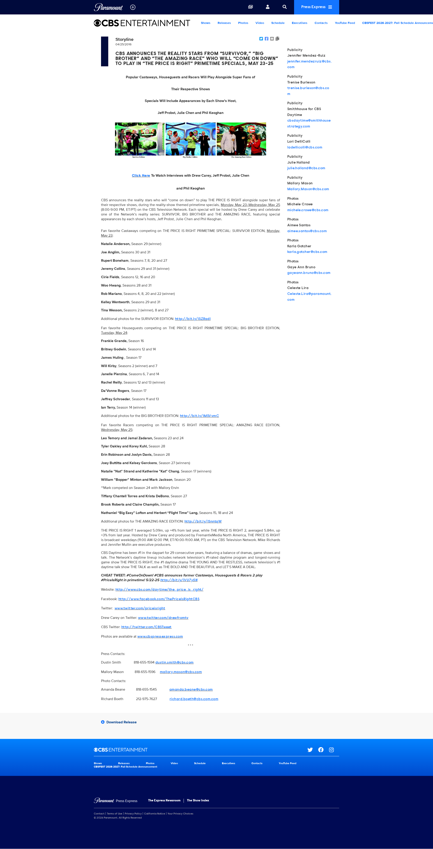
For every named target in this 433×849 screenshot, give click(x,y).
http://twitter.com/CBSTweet (146, 627)
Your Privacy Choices (180, 813)
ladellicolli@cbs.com (304, 147)
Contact (99, 813)
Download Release (121, 722)
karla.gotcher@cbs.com (307, 252)
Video (260, 23)
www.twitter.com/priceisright (140, 608)
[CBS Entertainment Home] (145, 23)
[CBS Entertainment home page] (200, 749)
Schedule (278, 23)
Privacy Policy (133, 813)
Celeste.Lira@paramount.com (309, 297)
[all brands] (133, 7)
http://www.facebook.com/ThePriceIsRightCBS (158, 599)
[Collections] (250, 7)
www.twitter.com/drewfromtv (163, 618)
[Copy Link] (277, 39)
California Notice (154, 813)
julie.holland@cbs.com (306, 168)
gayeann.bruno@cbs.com (309, 273)
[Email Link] (272, 39)
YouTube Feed (345, 23)
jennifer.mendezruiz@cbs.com (309, 64)
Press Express (313, 7)
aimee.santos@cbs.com (307, 231)
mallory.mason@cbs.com (181, 672)
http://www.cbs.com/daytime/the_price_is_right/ (159, 590)
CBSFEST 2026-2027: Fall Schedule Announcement (125, 766)
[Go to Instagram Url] (334, 749)
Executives (299, 23)
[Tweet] (261, 39)
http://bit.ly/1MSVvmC (199, 416)
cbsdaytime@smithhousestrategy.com (309, 123)
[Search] (284, 7)
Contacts (321, 23)
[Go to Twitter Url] (312, 749)
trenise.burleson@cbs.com (308, 91)
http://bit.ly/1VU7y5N (179, 580)
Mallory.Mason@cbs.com (308, 189)
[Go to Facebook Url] (323, 749)
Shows (205, 23)
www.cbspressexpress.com (160, 636)
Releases (224, 23)
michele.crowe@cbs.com (308, 210)
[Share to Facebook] (266, 39)
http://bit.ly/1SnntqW (203, 521)
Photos (243, 23)
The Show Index (198, 800)
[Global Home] (108, 7)
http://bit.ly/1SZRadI (193, 319)
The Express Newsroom (164, 800)
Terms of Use (114, 813)
